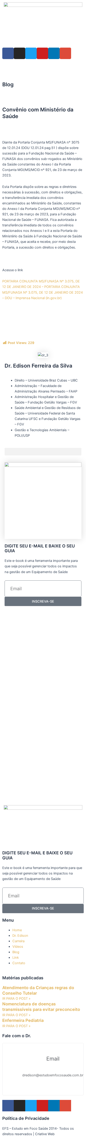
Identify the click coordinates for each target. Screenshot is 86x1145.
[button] (3, 99)
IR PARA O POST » (16, 998)
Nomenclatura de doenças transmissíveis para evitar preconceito (41, 1006)
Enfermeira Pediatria (23, 1020)
